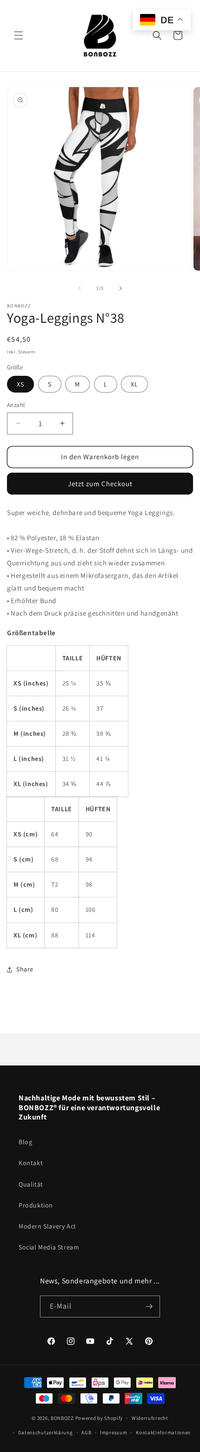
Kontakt (31, 1163)
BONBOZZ (62, 1418)
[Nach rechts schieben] (120, 288)
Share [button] (24, 969)
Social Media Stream (49, 1247)
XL (134, 384)
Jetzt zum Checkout (100, 483)
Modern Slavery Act (47, 1226)
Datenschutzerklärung (45, 1432)
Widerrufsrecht (150, 1418)
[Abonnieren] (149, 1306)
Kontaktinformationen (163, 1432)
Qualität (31, 1184)
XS (20, 384)
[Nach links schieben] (79, 288)
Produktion (36, 1205)
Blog (25, 1142)
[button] (18, 35)
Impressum (113, 1432)
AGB (86, 1432)
